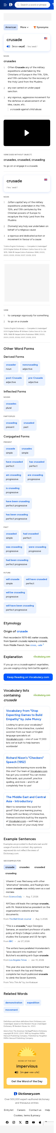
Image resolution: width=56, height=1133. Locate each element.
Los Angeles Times (18, 960)
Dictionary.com (11, 5)
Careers (21, 1110)
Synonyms (42, 27)
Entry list (8, 1110)
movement (11, 1009)
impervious (27, 1066)
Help (47, 1110)
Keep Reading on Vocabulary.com (28, 677)
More (23, 27)
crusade (22, 631)
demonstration (13, 1002)
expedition (33, 1002)
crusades (10, 61)
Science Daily (15, 896)
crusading (38, 159)
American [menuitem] (10, 27)
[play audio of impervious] (16, 1072)
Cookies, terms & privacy (27, 1115)
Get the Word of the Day (26, 1081)
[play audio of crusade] (8, 46)
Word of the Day (27, 1061)
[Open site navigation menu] (5, 5)
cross (33, 645)
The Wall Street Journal (20, 919)
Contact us (35, 1110)
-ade (40, 645)
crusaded (23, 159)
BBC (11, 941)
